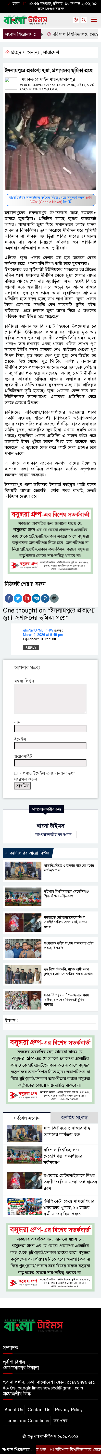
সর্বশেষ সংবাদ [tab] (27, 1118)
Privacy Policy (69, 1409)
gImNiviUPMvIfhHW (38, 630)
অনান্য (33, 52)
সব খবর (61, 1420)
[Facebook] (9, 598)
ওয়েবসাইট (23, 756)
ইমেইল (20, 739)
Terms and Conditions (27, 1420)
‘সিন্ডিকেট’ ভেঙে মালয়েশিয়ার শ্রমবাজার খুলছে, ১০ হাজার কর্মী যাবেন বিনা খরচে (69, 1208)
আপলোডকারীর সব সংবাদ (53, 834)
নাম (17, 722)
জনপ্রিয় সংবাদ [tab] (74, 1118)
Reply (31, 647)
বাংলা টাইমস (50, 825)
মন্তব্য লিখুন (24, 681)
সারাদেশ (51, 52)
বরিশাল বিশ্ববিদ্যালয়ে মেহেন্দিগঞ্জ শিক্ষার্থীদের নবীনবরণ (66, 893)
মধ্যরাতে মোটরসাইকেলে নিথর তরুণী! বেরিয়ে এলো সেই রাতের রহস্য (66, 922)
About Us (14, 1409)
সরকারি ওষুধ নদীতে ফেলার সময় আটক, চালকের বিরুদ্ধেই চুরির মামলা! (66, 1000)
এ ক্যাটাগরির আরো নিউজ (27, 853)
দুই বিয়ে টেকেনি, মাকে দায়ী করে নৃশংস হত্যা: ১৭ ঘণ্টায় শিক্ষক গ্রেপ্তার (68, 971)
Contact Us (39, 1409)
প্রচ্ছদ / (17, 52)
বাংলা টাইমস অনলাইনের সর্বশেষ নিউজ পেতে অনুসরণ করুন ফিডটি (50, 200)
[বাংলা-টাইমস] (33, 1324)
